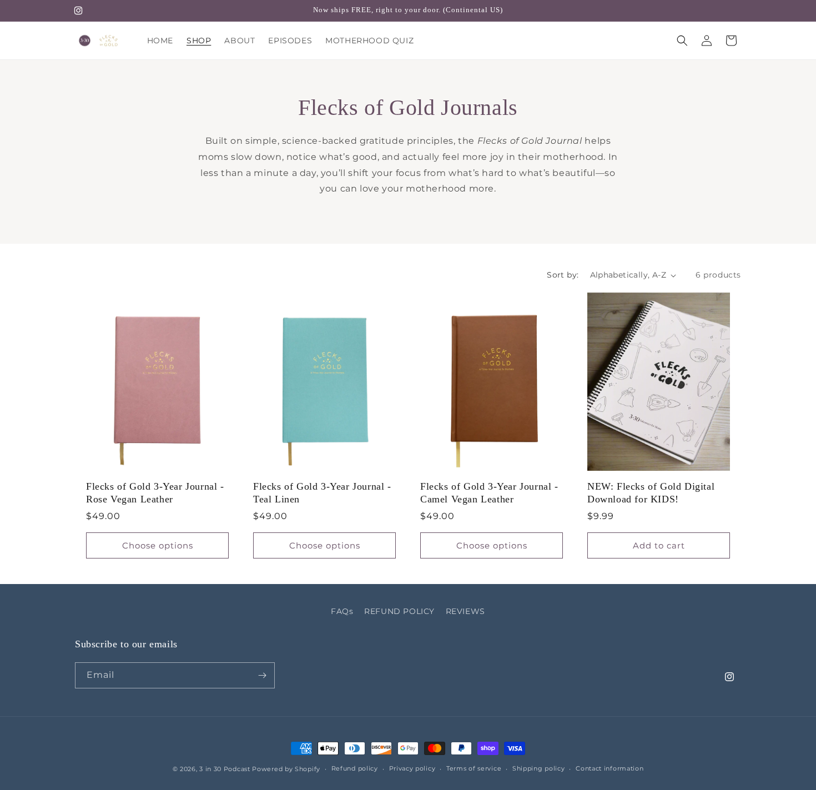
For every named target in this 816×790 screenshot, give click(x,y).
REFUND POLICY (399, 611)
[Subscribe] (262, 675)
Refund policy (354, 768)
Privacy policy (412, 768)
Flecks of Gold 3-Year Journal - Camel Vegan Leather (489, 493)
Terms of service (473, 768)
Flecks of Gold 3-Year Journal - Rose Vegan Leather (155, 493)
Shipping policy (538, 768)
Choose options (157, 545)
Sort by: (562, 275)
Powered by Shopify (286, 769)
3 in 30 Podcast (224, 769)
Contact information (609, 768)
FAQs (342, 611)
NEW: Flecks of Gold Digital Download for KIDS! (650, 493)
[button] (682, 40)
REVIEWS (465, 611)
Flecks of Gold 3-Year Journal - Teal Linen (322, 493)
